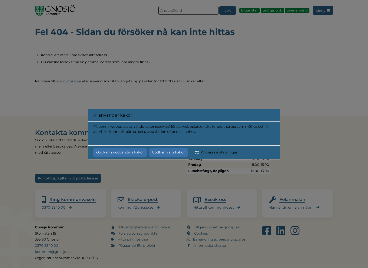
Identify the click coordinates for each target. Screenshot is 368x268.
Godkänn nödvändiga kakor (120, 152)
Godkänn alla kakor (168, 152)
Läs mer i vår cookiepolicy (115, 139)
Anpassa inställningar (219, 152)
